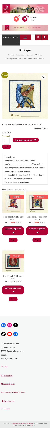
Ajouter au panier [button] (13, 229)
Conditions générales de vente (13, 392)
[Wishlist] (16, 19)
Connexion (5, 409)
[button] (43, 77)
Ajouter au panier (24, 140)
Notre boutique (7, 376)
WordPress (33, 425)
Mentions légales (8, 384)
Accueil (11, 55)
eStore (15, 425)
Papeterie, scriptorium (25, 55)
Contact (4, 366)
